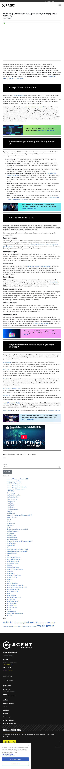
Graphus (48, 622)
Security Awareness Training (15, 585)
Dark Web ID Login (50, 1)
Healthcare (10, 525)
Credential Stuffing (13, 497)
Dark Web (10, 503)
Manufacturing (11, 543)
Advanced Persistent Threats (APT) (18, 479)
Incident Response (12, 531)
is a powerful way (19, 95)
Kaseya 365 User (12, 537)
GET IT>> (26, 335)
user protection (33, 626)
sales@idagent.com (8, 664)
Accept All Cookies (15, 759)
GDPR (8, 521)
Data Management (12, 509)
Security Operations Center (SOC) (17, 587)
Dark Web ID (10, 505)
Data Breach (10, 507)
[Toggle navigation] (59, 5)
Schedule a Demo (9, 742)
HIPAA (8, 527)
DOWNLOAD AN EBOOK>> (46, 130)
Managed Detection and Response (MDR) (19, 541)
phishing (10, 626)
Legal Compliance (12, 539)
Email (4, 458)
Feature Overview (12, 517)
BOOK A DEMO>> (54, 410)
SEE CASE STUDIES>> (28, 420)
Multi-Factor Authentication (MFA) (17, 549)
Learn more (7, 410)
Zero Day (9, 615)
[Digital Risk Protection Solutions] (8, 5)
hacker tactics (54, 282)
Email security (41, 623)
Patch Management (13, 561)
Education (10, 511)
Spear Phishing (11, 595)
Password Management (14, 559)
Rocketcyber (26, 626)
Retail (8, 581)
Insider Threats (11, 535)
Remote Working (12, 577)
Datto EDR (6, 396)
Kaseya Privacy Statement (8, 755)
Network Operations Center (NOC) (17, 551)
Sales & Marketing (12, 583)
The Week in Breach (13, 601)
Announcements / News (14, 481)
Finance (9, 519)
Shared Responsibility (13, 589)
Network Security (12, 553)
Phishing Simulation (13, 567)
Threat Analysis (11, 605)
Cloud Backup (11, 493)
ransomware (17, 626)
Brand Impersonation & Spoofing (17, 487)
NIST (8, 555)
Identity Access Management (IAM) (17, 529)
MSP (8, 547)
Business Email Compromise (15, 489)
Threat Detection (12, 607)
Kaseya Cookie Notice (7, 754)
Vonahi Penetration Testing (11, 403)
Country (5, 464)
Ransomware (11, 573)
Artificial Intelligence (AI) (14, 483)
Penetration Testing (13, 563)
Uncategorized (11, 611)
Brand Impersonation (13, 485)
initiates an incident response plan (39, 266)
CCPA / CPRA (10, 491)
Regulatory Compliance (14, 575)
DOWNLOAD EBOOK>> (29, 208)
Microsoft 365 (11, 545)
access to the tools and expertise (34, 107)
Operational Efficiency (13, 557)
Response (10, 579)
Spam (8, 593)
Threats (9, 609)
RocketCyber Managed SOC (11, 388)
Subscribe (7, 472)
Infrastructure (11, 533)
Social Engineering (12, 591)
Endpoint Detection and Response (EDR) (19, 515)
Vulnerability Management (15, 613)
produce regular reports (40, 323)
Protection (10, 571)
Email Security (11, 513)
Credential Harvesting (14, 495)
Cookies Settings (8, 680)
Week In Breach (45, 626)
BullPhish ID (9, 622)
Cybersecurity (11, 501)
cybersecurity (20, 623)
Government (11, 523)
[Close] (28, 745)
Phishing (9, 565)
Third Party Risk (11, 603)
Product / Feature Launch (15, 569)
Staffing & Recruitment (14, 597)
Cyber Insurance (12, 499)
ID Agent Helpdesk (7, 670)
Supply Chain (11, 599)
